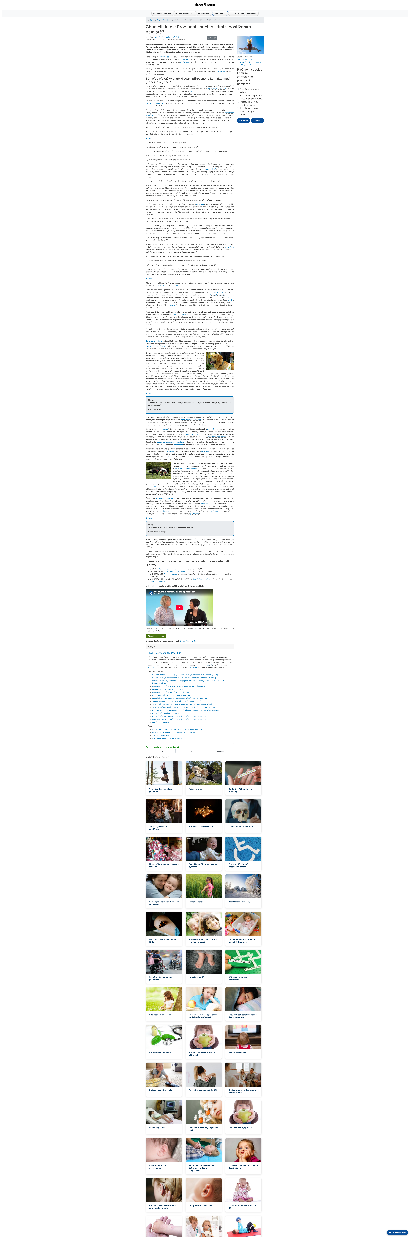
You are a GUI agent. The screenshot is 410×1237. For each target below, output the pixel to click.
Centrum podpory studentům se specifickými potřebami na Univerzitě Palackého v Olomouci (189, 710)
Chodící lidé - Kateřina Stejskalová (166, 713)
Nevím (243, 114)
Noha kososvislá (196, 977)
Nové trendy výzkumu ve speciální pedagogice (171, 695)
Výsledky (258, 120)
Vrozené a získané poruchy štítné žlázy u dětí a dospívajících (201, 1168)
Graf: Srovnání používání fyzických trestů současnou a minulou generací (249, 62)
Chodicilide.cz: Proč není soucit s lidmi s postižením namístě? (177, 729)
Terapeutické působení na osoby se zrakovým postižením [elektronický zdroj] (183, 707)
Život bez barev (196, 902)
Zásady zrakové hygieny (162, 735)
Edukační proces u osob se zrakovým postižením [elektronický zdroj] (180, 698)
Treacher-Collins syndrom (241, 826)
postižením (184, 62)
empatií (210, 429)
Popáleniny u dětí (157, 1128)
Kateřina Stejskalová (160, 722)
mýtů (230, 300)
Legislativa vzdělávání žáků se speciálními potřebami (173, 732)
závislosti (165, 511)
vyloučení (184, 425)
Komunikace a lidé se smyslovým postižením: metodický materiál (178, 686)
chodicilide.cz (165, 57)
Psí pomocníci (195, 789)
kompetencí (152, 667)
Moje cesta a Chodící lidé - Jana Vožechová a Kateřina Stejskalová (179, 719)
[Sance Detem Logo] (205, 4)
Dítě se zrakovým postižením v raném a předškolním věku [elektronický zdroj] (184, 678)
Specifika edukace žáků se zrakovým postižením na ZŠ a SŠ (176, 701)
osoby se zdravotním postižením (171, 442)
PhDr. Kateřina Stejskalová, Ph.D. (167, 37)
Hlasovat (244, 120)
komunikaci (211, 169)
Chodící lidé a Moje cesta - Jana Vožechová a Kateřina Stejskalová (179, 716)
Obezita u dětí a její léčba (240, 1128)
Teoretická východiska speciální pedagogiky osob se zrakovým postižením (182, 704)
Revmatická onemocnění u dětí (203, 1090)
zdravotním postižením (217, 89)
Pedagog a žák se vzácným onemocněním (169, 689)
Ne (191, 751)
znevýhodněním (192, 468)
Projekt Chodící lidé (164, 20)
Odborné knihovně (187, 641)
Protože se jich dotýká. (251, 98)
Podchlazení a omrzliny (239, 902)
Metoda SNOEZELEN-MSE (201, 826)
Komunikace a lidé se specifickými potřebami (170, 692)
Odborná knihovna (237, 13)
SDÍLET (211, 38)
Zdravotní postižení (218, 295)
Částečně (221, 751)
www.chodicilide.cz (158, 582)
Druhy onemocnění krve (160, 1052)
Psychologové (218, 292)
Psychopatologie (170, 574)
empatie (165, 429)
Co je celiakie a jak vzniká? (161, 1090)
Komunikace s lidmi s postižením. (172, 569)
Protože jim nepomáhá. (251, 95)
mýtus (172, 305)
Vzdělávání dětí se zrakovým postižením (168, 738)
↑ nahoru (149, 138)
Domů (152, 20)
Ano (161, 751)
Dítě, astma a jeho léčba (160, 1015)
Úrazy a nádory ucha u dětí (201, 1205)
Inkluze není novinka (238, 1052)
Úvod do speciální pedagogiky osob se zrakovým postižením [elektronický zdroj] (185, 675)
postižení (184, 59)
